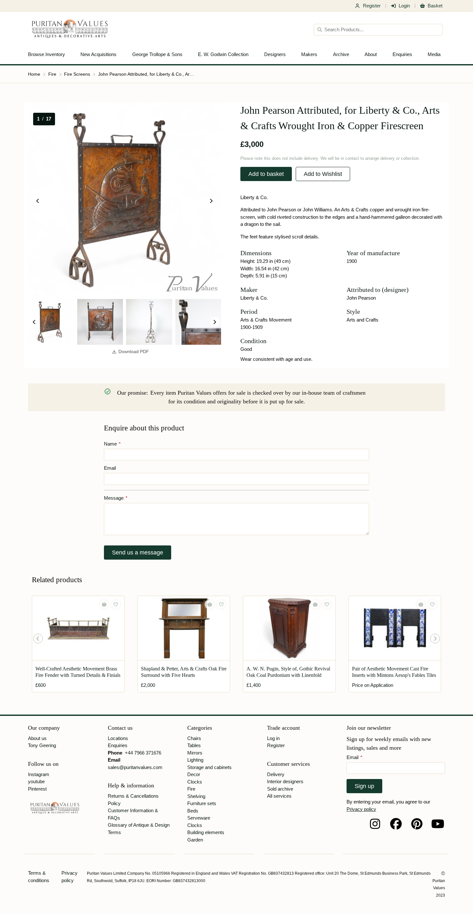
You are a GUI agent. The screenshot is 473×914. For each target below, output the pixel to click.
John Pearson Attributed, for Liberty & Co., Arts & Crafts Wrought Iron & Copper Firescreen (146, 74)
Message (115, 497)
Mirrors (194, 752)
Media (434, 54)
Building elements (205, 832)
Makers (309, 54)
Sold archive (280, 789)
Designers (275, 54)
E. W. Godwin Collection (223, 54)
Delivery (275, 774)
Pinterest (37, 789)
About (371, 54)
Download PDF (133, 351)
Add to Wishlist (323, 174)
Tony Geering (42, 745)
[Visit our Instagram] (375, 824)
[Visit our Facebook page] (396, 824)
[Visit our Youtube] (438, 824)
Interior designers (285, 781)
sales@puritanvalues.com (135, 767)
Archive (341, 54)
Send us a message (137, 552)
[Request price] (421, 604)
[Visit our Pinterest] (417, 824)
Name (112, 443)
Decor (193, 774)
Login (404, 5)
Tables (194, 745)
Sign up (364, 786)
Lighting (195, 760)
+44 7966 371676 (143, 752)
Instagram (38, 774)
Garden (195, 839)
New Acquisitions (98, 54)
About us (37, 738)
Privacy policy (361, 809)
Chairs (194, 738)
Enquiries (402, 54)
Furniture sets (201, 803)
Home (34, 74)
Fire (52, 74)
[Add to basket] (104, 604)
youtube (36, 781)
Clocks (194, 781)
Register (372, 5)
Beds (192, 810)
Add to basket (266, 174)
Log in (273, 738)
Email (110, 468)
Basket (435, 5)
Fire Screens (77, 74)
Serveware (198, 818)
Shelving (196, 796)
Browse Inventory (46, 54)
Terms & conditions (38, 876)
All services (279, 796)
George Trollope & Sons (157, 54)
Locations (118, 738)
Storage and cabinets (209, 767)
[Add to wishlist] (116, 604)
